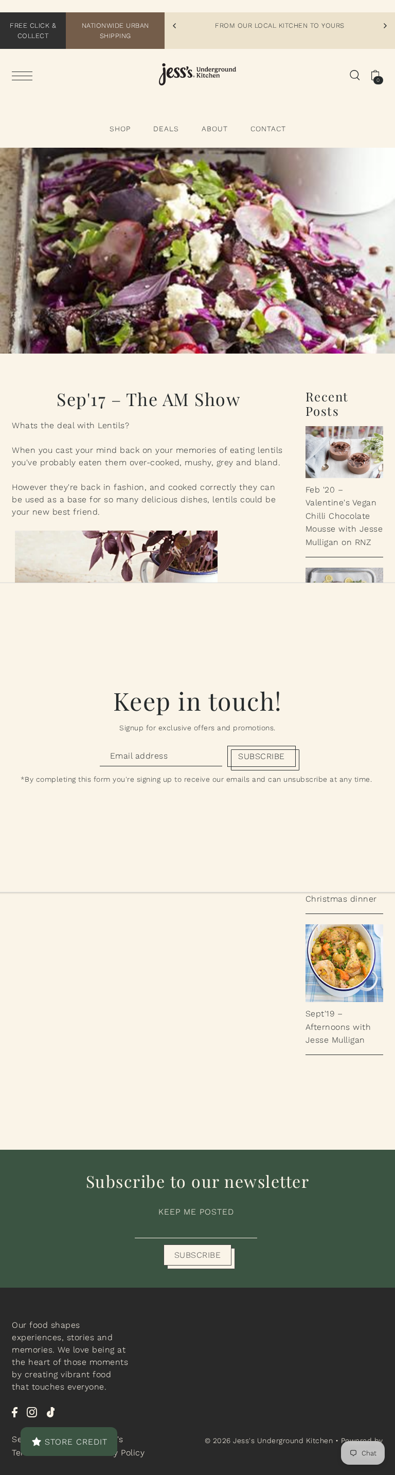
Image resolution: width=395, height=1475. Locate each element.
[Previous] (175, 25)
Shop (120, 129)
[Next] (384, 25)
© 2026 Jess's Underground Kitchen (270, 1440)
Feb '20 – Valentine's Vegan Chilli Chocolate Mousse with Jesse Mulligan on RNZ (344, 516)
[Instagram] (32, 1412)
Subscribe (197, 1255)
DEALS (166, 129)
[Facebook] (14, 1412)
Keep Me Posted (196, 1212)
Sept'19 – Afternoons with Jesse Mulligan (338, 1027)
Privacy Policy (117, 1453)
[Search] (355, 75)
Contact (268, 129)
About (215, 129)
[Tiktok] (51, 1412)
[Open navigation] (25, 75)
